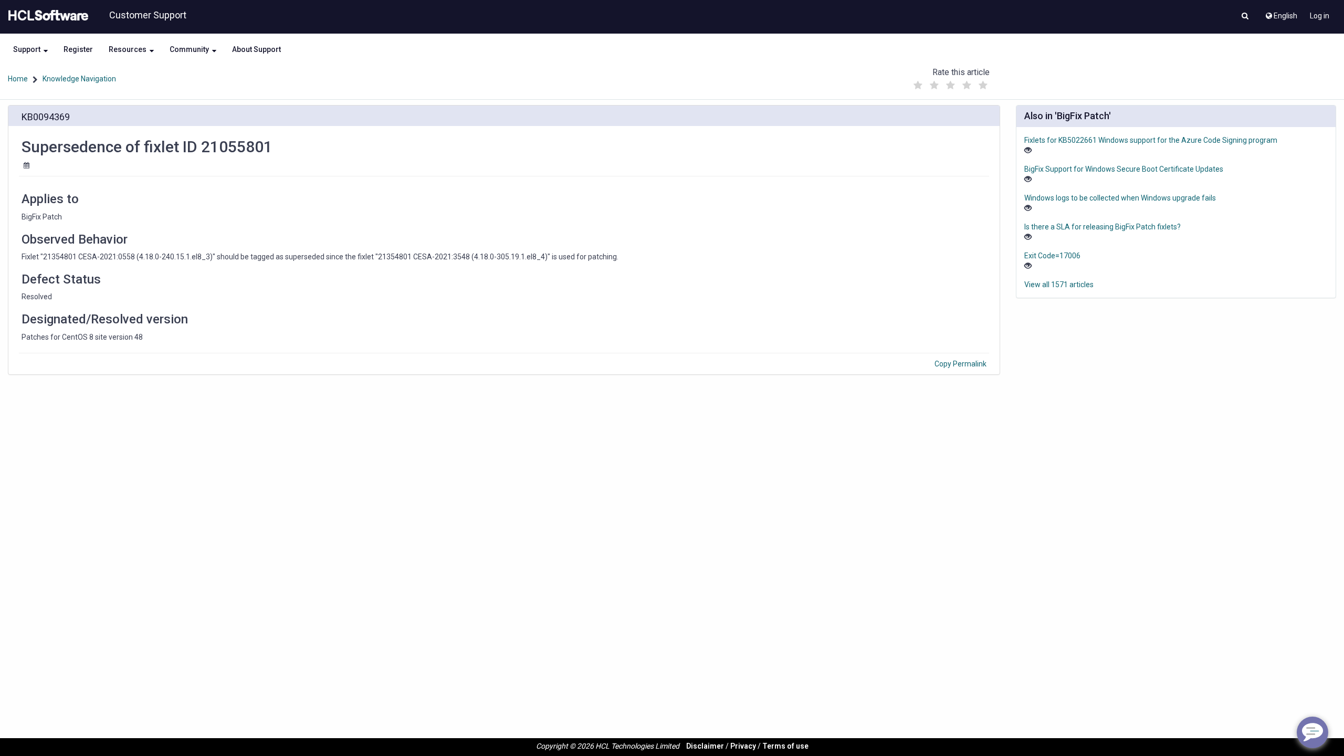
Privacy (743, 746)
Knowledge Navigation (79, 79)
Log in (1319, 16)
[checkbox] (918, 85)
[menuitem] (1281, 13)
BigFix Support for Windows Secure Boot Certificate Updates (1123, 169)
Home (18, 79)
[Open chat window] (1312, 732)
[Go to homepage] (46, 16)
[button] (1245, 16)
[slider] (951, 83)
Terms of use (785, 746)
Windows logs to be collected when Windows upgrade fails (1120, 198)
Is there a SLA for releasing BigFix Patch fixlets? (1102, 227)
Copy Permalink (960, 364)
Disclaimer (705, 746)
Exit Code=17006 (1052, 255)
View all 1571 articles (1059, 284)
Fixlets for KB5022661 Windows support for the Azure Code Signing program (1150, 140)
